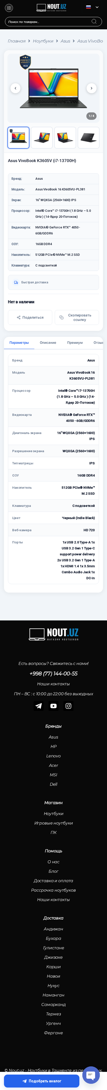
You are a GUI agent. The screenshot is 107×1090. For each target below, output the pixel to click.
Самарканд (53, 1004)
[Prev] (15, 88)
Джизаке (53, 957)
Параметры (19, 343)
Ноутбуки (43, 41)
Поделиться (33, 317)
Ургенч (53, 1023)
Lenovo (53, 756)
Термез (53, 1014)
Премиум (75, 343)
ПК (53, 832)
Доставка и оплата (53, 880)
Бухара (53, 938)
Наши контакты (53, 899)
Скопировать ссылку (79, 317)
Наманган (53, 995)
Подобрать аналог (45, 1081)
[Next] (92, 88)
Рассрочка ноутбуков (53, 890)
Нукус (53, 985)
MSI (53, 775)
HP (53, 746)
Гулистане (53, 948)
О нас (53, 862)
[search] (98, 18)
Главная (17, 41)
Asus (65, 41)
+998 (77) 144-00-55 (53, 674)
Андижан (53, 929)
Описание (48, 343)
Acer (53, 765)
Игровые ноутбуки (53, 823)
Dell (53, 784)
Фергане (53, 1033)
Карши (53, 966)
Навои (53, 976)
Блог (53, 871)
